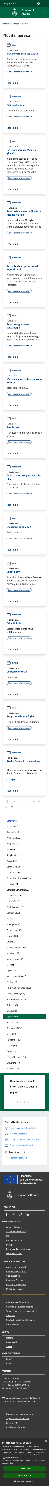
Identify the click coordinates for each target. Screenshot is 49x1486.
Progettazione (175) (16, 993)
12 (26, 801)
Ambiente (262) (14, 837)
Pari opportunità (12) (16, 976)
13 (32, 801)
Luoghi (9, 1358)
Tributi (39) (12, 1045)
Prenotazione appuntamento (19, 1414)
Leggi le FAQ (12, 1422)
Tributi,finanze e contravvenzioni (21, 1311)
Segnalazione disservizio (17, 1418)
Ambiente (10, 1315)
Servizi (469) (12, 1016)
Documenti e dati (14, 1253)
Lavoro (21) (12, 941)
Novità (16, 23)
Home (6, 23)
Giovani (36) (12, 936)
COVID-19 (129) (14, 895)
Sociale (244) (13, 1022)
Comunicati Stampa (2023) (19, 878)
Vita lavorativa (13, 1275)
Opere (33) (11, 970)
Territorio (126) (14, 1039)
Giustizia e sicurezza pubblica (19, 1306)
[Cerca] (43, 12)
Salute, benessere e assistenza (20, 1319)
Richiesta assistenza (15, 1427)
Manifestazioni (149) (16, 947)
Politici (9, 1244)
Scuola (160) (12, 1011)
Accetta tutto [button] (24, 1469)
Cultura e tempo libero (16, 1271)
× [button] (46, 1441)
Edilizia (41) (12, 918)
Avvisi (14, 45)
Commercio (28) (14, 866)
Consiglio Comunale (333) (18, 889)
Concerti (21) (13, 884)
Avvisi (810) (12, 861)
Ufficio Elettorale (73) (16, 1057)
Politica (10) (12, 982)
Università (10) (13, 1062)
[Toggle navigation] (5, 11)
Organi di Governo (14, 1227)
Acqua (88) (11, 826)
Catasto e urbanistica (16, 1284)
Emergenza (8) (13, 924)
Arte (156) (11, 849)
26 (12, 807)
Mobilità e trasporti (15, 1289)
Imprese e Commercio (16, 1280)
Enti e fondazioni (14, 1240)
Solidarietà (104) (14, 1028)
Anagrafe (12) (13, 843)
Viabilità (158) (13, 1068)
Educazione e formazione (17, 1302)
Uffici (8, 1236)
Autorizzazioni (12, 1324)
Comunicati (16, 96)
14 (39, 801)
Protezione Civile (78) (16, 999)
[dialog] (24, 1462)
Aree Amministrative (16, 1231)
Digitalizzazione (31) (16, 907)
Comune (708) (13, 872)
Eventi (9, 1363)
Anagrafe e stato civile (16, 1267)
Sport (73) (11, 1034)
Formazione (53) (14, 930)
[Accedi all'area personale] (38, 3)
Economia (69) (13, 912)
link (11, 1463)
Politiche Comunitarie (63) (19, 987)
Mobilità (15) (12, 964)
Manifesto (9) (13, 953)
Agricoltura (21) (14, 832)
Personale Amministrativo (18, 1249)
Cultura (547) (13, 901)
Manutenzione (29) (15, 959)
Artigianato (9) (13, 855)
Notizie (15, 315)
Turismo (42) (12, 1051)
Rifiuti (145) (12, 1005)
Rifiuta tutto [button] (24, 1475)
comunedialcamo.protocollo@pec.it (23, 1398)
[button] (24, 1481)
